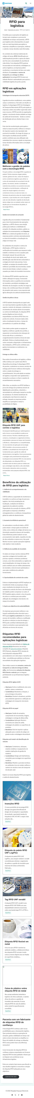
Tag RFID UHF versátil (15, 899)
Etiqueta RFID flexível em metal (16, 942)
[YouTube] (21, 1095)
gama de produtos (16, 649)
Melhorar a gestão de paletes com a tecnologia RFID (16, 167)
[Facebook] (18, 1095)
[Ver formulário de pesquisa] (26, 3)
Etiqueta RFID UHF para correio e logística (14, 426)
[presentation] (16, 156)
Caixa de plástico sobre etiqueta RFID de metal (16, 989)
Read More (6, 210)
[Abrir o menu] (30, 3)
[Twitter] (15, 1095)
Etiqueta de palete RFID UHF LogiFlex (16, 851)
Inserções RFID (12, 804)
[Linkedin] (12, 1095)
